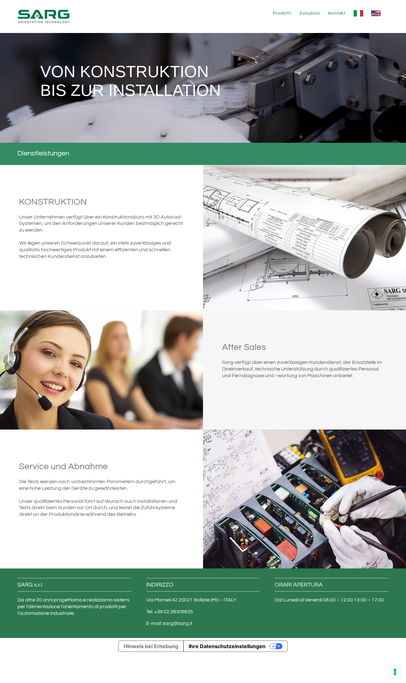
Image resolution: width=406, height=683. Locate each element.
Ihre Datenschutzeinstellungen (227, 646)
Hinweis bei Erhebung (151, 646)
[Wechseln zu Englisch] (376, 13)
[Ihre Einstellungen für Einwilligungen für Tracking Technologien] (395, 672)
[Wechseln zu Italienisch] (358, 13)
